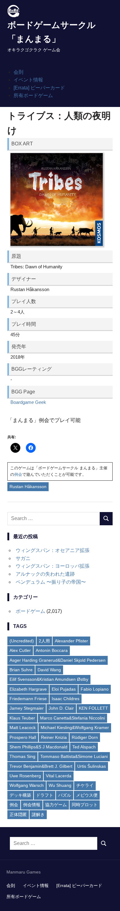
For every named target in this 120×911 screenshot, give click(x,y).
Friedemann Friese (28, 698)
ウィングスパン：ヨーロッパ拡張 (53, 566)
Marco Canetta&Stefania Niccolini (72, 718)
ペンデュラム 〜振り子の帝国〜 (51, 582)
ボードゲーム (30, 611)
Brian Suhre (21, 669)
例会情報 (31, 804)
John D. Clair (61, 708)
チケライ (85, 785)
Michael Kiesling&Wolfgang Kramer (75, 727)
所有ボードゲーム (33, 95)
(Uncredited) (22, 640)
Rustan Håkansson (28, 486)
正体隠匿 (18, 814)
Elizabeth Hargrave (28, 689)
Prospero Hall (23, 737)
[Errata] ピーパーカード (39, 87)
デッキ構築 (20, 795)
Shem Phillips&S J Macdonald (38, 746)
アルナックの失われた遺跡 (45, 574)
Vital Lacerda (58, 775)
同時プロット (85, 804)
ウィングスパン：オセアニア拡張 (53, 550)
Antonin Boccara (52, 650)
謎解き (38, 814)
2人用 (44, 640)
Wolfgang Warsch (27, 785)
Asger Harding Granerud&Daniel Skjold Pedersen (58, 660)
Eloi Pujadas (64, 689)
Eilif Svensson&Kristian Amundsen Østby (49, 679)
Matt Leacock (23, 727)
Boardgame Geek (28, 402)
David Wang (49, 669)
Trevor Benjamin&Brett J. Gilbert (41, 766)
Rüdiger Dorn (85, 737)
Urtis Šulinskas (91, 766)
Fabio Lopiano (95, 689)
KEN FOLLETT (93, 708)
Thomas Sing (22, 756)
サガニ (23, 558)
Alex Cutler (20, 650)
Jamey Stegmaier (27, 708)
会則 (18, 72)
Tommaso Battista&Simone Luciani (74, 756)
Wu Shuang (60, 785)
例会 (18, 474)
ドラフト (44, 795)
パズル (64, 795)
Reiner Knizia (54, 737)
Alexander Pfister (71, 640)
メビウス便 (87, 795)
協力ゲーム (56, 804)
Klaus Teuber (22, 718)
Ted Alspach (84, 746)
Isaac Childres (65, 698)
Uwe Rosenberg (25, 775)
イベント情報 (28, 79)
